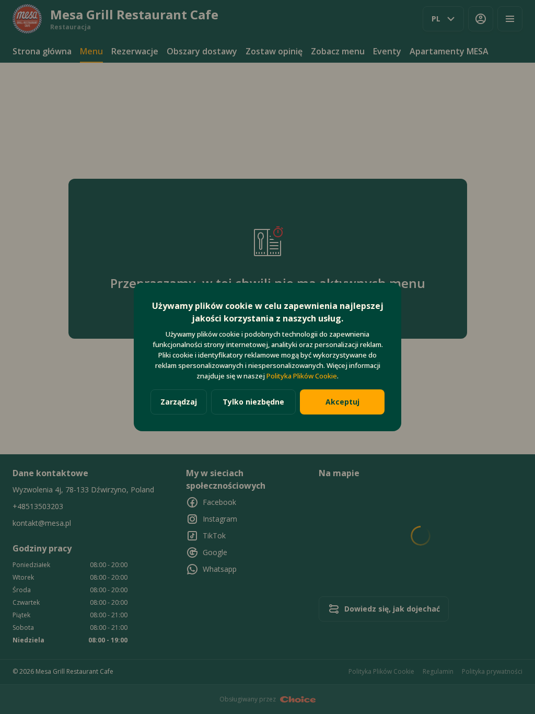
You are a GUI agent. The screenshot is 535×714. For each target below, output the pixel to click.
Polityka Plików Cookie (301, 376)
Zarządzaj (178, 402)
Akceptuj (342, 402)
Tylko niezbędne (253, 402)
